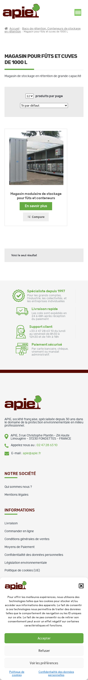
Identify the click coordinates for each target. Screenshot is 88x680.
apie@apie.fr (32, 453)
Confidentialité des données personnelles (34, 555)
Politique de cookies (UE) (22, 570)
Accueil (14, 28)
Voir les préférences (44, 663)
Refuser (44, 650)
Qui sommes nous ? (18, 486)
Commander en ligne (19, 531)
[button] (81, 586)
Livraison (11, 523)
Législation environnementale (26, 562)
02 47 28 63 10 (47, 445)
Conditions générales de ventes (27, 539)
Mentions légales (16, 494)
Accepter (44, 638)
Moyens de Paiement (20, 547)
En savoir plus (36, 206)
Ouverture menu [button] (77, 12)
